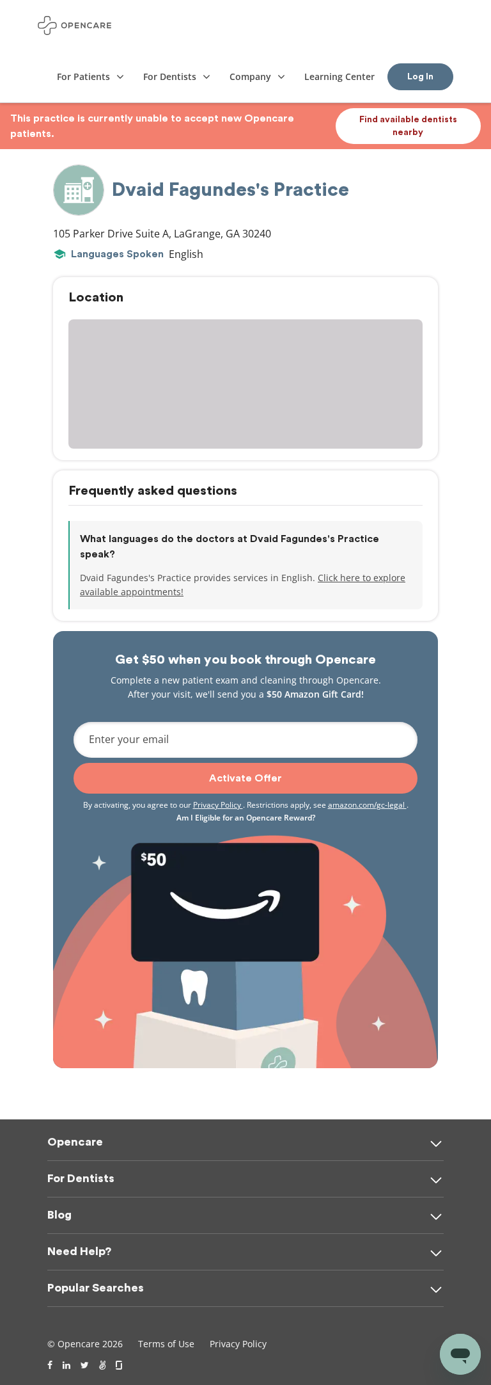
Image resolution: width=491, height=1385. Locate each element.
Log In (420, 76)
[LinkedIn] (66, 1365)
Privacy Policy (218, 804)
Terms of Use (166, 1344)
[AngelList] (102, 1365)
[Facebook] (49, 1365)
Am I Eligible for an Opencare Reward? (245, 817)
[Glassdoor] (120, 1365)
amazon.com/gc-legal (367, 804)
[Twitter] (85, 1365)
